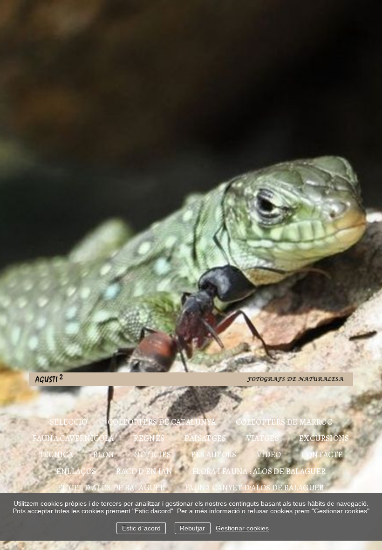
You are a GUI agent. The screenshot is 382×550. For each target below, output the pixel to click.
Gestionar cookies (242, 528)
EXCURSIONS (324, 438)
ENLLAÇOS (76, 471)
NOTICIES (152, 454)
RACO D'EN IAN (144, 471)
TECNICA (56, 454)
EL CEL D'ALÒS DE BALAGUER (111, 487)
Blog (103, 454)
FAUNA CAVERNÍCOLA (73, 438)
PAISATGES (205, 438)
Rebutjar (192, 528)
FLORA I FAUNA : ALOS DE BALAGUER (259, 471)
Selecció (69, 421)
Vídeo (269, 454)
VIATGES (262, 438)
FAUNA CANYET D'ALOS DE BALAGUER (254, 487)
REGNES (149, 438)
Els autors (214, 454)
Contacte (322, 454)
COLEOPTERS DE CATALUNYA (162, 421)
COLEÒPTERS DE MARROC (284, 421)
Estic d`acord (141, 528)
